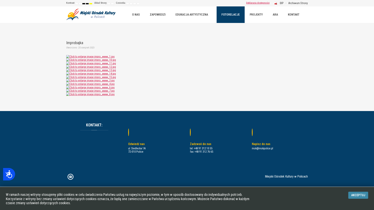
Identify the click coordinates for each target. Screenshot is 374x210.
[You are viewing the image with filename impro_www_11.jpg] (91, 63)
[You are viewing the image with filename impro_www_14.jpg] (91, 73)
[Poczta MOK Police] (70, 176)
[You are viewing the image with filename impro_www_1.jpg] (90, 56)
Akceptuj (358, 195)
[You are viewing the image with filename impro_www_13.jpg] (91, 70)
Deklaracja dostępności (258, 2)
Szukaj (237, 3)
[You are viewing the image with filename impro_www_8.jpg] (90, 94)
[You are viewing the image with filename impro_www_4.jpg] (90, 83)
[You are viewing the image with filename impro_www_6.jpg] (90, 87)
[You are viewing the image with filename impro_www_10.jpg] (91, 59)
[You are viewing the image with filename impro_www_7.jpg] (90, 90)
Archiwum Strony (298, 3)
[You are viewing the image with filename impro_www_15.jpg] (91, 77)
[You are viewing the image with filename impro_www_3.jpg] (90, 80)
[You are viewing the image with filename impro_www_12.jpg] (91, 66)
